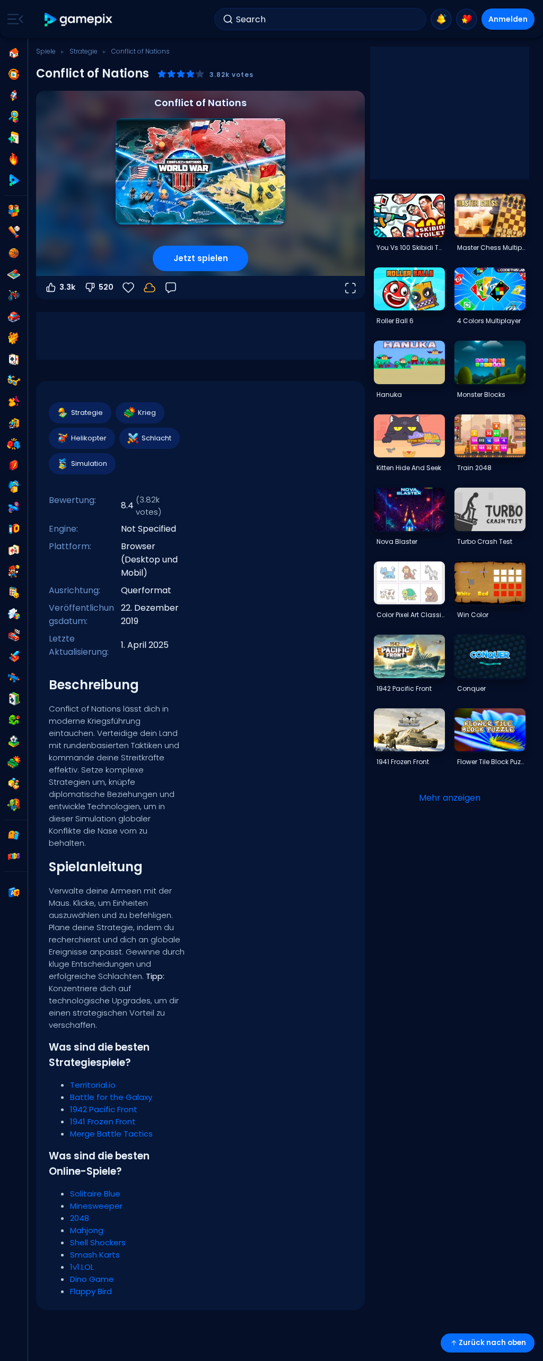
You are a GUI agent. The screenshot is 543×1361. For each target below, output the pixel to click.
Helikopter (89, 438)
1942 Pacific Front (103, 1109)
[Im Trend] (14, 159)
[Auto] (14, 316)
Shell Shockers (98, 1242)
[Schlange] (14, 720)
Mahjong (86, 1230)
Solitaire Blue (95, 1193)
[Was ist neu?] (441, 19)
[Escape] (14, 423)
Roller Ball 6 (395, 320)
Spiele (46, 51)
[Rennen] (14, 635)
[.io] (14, 529)
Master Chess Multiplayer (491, 247)
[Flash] (14, 465)
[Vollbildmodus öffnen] (350, 287)
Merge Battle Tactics (111, 1133)
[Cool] (14, 380)
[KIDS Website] (14, 856)
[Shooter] (14, 677)
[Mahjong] (14, 550)
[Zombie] (14, 805)
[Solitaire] (14, 698)
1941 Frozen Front (103, 1121)
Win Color (472, 614)
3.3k (67, 287)
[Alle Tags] (14, 835)
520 (106, 287)
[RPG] (14, 656)
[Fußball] (14, 741)
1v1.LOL (82, 1266)
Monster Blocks (481, 394)
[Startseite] (14, 53)
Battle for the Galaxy (111, 1097)
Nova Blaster (396, 541)
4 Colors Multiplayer (489, 320)
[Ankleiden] (14, 401)
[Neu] (14, 138)
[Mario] (14, 571)
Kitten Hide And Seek (408, 467)
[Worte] (14, 783)
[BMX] (14, 295)
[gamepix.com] (79, 19)
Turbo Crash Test (484, 541)
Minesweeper (96, 1205)
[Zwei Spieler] (14, 210)
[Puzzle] (14, 614)
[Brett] (14, 274)
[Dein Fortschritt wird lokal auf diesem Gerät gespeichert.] (149, 287)
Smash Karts (95, 1254)
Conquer (471, 688)
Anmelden (508, 19)
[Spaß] (14, 486)
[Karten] (14, 359)
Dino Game (92, 1279)
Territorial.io (93, 1084)
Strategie (83, 51)
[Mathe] (14, 592)
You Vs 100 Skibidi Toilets (410, 247)
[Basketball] (14, 253)
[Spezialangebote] (14, 180)
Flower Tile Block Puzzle (491, 761)
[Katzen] (14, 338)
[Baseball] (14, 231)
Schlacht (156, 438)
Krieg (147, 413)
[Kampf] (14, 444)
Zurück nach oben (492, 1343)
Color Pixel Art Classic (410, 614)
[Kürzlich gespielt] (14, 74)
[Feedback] (170, 287)
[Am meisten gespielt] (14, 95)
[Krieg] (14, 762)
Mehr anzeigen (449, 798)
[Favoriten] (466, 19)
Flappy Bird (91, 1291)
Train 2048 (474, 467)
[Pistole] (14, 507)
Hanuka (389, 394)
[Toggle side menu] (13, 19)
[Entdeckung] (14, 116)
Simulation (89, 463)
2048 (79, 1218)
